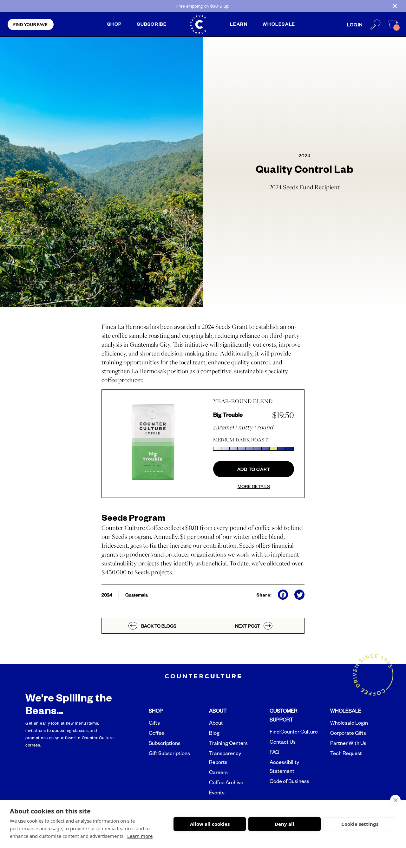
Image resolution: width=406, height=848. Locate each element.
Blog (214, 733)
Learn (238, 23)
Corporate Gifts (348, 733)
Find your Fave (30, 24)
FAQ (274, 752)
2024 (107, 594)
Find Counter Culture (294, 731)
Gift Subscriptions (169, 753)
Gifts (154, 723)
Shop (114, 23)
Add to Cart (253, 469)
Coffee (156, 733)
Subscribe (152, 23)
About (216, 723)
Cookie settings (359, 824)
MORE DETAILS (254, 486)
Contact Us (283, 742)
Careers (218, 772)
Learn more (140, 836)
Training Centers (228, 743)
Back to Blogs (158, 625)
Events (217, 792)
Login (355, 24)
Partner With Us (348, 743)
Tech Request (346, 753)
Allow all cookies (210, 824)
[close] (395, 800)
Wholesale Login (349, 723)
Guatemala (136, 594)
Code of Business (289, 781)
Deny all (284, 824)
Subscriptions (164, 743)
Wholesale (279, 23)
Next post (247, 625)
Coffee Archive (226, 782)
